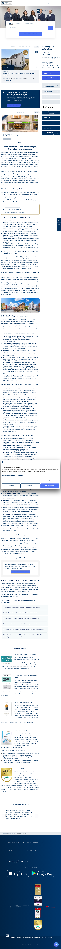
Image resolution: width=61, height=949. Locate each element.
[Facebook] (43, 107)
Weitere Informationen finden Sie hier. (12, 475)
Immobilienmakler (11, 833)
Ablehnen (11, 485)
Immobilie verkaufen (16, 538)
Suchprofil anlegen (14, 105)
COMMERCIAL (18, 23)
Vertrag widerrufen (47, 937)
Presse (19, 937)
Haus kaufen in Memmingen (13, 209)
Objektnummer (28, 23)
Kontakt (13, 937)
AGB (23, 937)
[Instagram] (46, 107)
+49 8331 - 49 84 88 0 (53, 65)
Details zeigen (52, 481)
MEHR (36, 46)
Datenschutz (29, 937)
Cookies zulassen (49, 485)
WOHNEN (11, 23)
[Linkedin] (21, 861)
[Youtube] (49, 107)
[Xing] (52, 107)
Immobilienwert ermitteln (20, 571)
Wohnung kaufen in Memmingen (14, 212)
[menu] (58, 3)
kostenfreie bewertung (30, 33)
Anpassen (29, 485)
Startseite (5, 833)
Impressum (37, 937)
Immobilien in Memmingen (12, 207)
